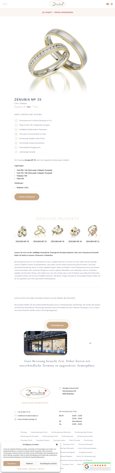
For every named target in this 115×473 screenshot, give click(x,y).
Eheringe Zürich (69, 444)
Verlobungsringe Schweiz (84, 432)
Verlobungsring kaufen (85, 436)
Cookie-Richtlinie (22, 469)
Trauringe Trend (67, 464)
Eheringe (24, 432)
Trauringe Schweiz (42, 440)
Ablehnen (29, 463)
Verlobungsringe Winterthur (61, 432)
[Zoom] (88, 30)
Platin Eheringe (74, 440)
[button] (57, 444)
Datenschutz (32, 469)
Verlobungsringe (67, 436)
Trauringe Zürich (26, 440)
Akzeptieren (11, 463)
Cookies (36, 403)
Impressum (41, 469)
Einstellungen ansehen (48, 463)
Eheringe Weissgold (86, 444)
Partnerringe (88, 440)
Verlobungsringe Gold (50, 436)
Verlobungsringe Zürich (39, 432)
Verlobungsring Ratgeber (66, 452)
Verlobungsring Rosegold (29, 436)
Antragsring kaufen (85, 452)
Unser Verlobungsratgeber (87, 448)
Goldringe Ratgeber (65, 456)
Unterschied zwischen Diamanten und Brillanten (75, 460)
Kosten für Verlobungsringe (86, 456)
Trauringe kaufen (59, 440)
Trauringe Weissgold (66, 448)
